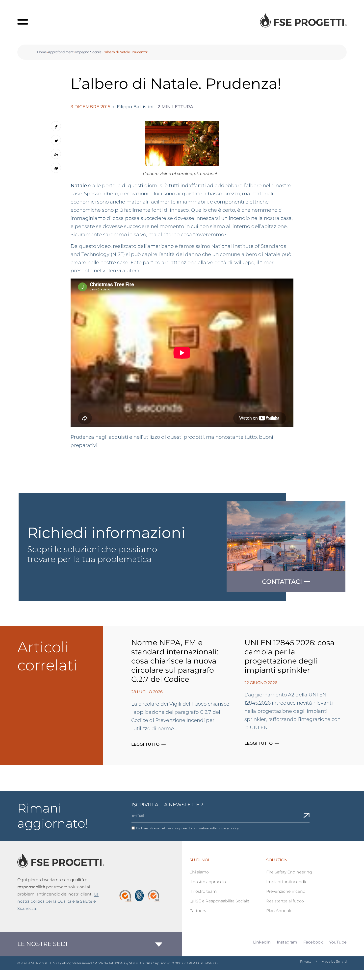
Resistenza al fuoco (285, 901)
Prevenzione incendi (286, 891)
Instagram (287, 942)
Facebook (313, 942)
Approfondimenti (61, 52)
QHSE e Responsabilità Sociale (219, 901)
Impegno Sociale (88, 52)
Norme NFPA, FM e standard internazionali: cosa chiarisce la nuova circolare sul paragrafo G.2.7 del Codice (174, 661)
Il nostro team (203, 891)
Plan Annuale (279, 910)
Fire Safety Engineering (289, 872)
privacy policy (228, 828)
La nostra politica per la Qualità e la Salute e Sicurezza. (58, 901)
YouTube (338, 942)
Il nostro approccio (207, 881)
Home (42, 52)
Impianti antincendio (287, 881)
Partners (197, 910)
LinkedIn (262, 942)
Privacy (306, 961)
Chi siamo (199, 872)
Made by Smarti (334, 961)
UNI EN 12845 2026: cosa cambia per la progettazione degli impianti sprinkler (289, 656)
